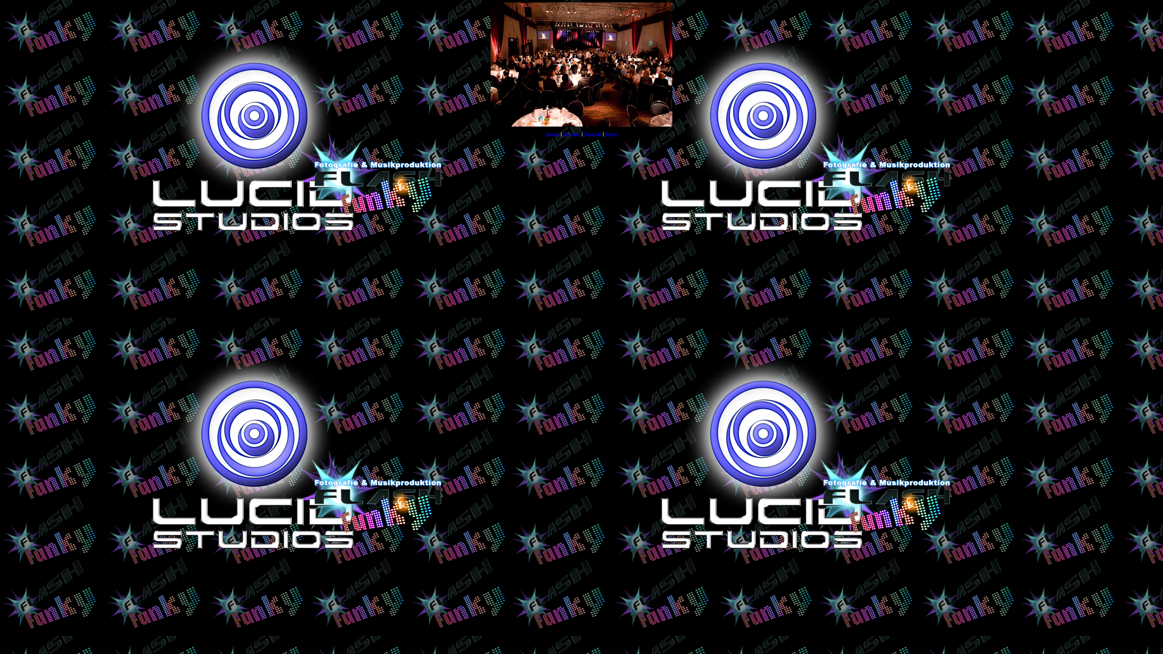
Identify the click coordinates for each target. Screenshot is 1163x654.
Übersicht (592, 134)
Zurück (552, 134)
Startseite (571, 134)
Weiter (611, 134)
